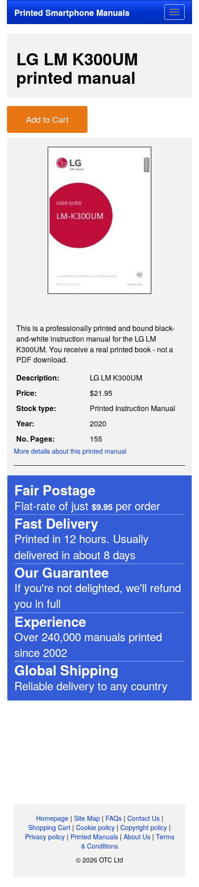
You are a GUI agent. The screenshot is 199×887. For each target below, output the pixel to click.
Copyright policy (143, 827)
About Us (137, 836)
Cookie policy (95, 827)
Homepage (52, 818)
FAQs (114, 818)
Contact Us (143, 818)
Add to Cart (47, 119)
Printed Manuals (94, 836)
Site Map (87, 818)
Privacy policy (45, 836)
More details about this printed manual (70, 451)
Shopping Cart (49, 827)
